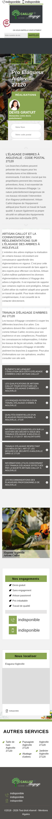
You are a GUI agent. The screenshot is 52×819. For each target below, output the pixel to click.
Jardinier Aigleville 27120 (44, 753)
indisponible (12, 1)
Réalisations (25, 94)
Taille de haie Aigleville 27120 (10, 746)
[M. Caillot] (26, 14)
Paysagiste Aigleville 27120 (27, 745)
